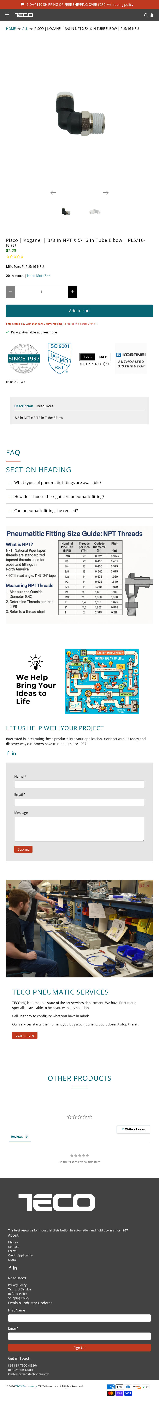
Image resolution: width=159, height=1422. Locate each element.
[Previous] (53, 193)
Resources (45, 406)
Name (20, 776)
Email (19, 794)
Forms (12, 1251)
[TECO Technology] (76, 15)
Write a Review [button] (135, 1129)
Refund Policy (17, 1294)
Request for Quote (21, 1370)
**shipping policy (119, 4)
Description (23, 406)
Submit (23, 849)
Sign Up (79, 1347)
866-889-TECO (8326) (22, 1365)
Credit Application (20, 1255)
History (13, 1242)
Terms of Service (19, 1289)
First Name (16, 1310)
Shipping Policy (18, 1298)
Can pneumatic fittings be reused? (46, 510)
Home (11, 28)
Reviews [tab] (17, 1136)
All (25, 28)
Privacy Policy (17, 1285)
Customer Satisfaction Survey (28, 1374)
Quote (12, 1260)
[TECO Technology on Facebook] (8, 754)
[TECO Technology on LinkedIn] (14, 754)
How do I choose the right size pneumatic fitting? (59, 496)
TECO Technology (26, 1386)
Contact (13, 1247)
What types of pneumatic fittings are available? (57, 482)
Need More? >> (39, 275)
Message (21, 812)
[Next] (106, 193)
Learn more (25, 1035)
